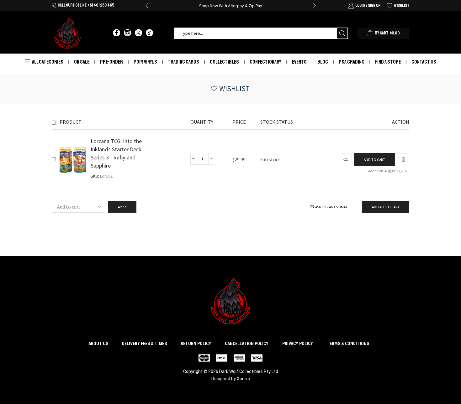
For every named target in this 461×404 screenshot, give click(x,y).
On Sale (81, 62)
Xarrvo (243, 378)
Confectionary (265, 62)
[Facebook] (116, 33)
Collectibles (224, 62)
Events (299, 62)
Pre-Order (111, 62)
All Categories (47, 62)
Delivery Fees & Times (144, 343)
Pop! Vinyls (145, 62)
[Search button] (342, 33)
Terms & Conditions (348, 343)
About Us (98, 343)
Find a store (388, 62)
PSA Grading (351, 62)
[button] (147, 5)
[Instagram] (127, 33)
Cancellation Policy (246, 343)
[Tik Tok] (149, 33)
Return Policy (196, 343)
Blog (322, 62)
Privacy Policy (297, 343)
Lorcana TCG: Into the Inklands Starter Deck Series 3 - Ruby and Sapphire (116, 153)
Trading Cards (183, 62)
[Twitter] (138, 33)
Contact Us (423, 62)
